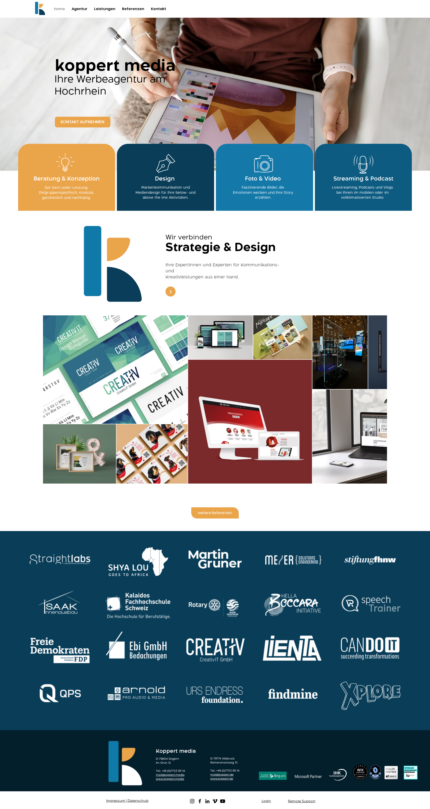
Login (266, 801)
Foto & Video (263, 178)
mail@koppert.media (170, 775)
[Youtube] (223, 801)
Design (165, 178)
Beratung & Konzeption (67, 178)
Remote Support (301, 801)
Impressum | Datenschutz (127, 801)
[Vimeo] (215, 801)
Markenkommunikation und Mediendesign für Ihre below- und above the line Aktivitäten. (165, 192)
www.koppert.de (221, 779)
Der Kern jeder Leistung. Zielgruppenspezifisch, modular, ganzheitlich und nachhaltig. (66, 193)
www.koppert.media (170, 779)
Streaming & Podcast (363, 178)
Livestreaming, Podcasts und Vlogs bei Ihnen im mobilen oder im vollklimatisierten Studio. (362, 192)
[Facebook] (200, 801)
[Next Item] (379, 399)
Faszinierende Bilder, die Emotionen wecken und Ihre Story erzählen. (263, 192)
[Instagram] (192, 801)
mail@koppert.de (222, 775)
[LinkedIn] (207, 801)
